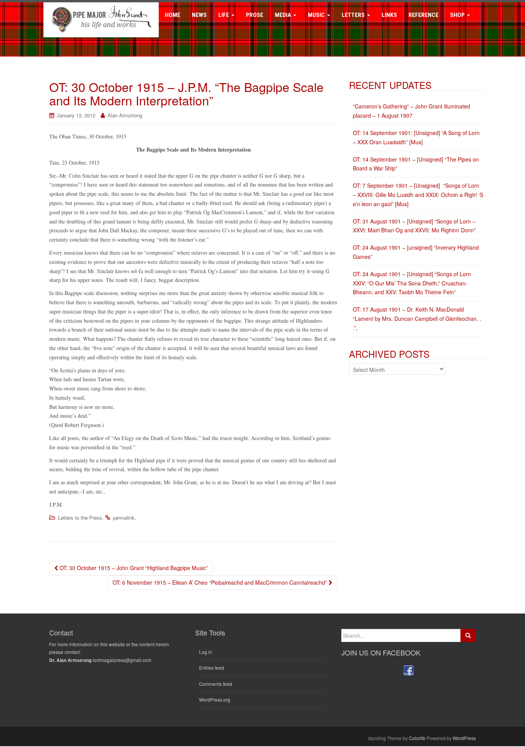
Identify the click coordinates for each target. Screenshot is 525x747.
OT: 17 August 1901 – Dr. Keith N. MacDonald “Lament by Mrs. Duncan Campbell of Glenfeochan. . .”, (417, 318)
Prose (254, 15)
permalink (124, 517)
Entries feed (211, 667)
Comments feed (215, 683)
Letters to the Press (80, 517)
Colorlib (417, 738)
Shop (458, 15)
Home (172, 15)
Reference (424, 15)
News (199, 15)
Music (317, 15)
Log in (205, 652)
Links (389, 15)
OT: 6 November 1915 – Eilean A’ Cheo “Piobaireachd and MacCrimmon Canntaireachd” (221, 582)
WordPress (464, 738)
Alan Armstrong (125, 115)
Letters (354, 15)
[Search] (468, 635)
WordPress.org (214, 699)
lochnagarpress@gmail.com (122, 660)
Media (283, 15)
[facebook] (408, 670)
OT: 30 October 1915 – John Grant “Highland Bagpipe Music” (133, 568)
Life (224, 15)
